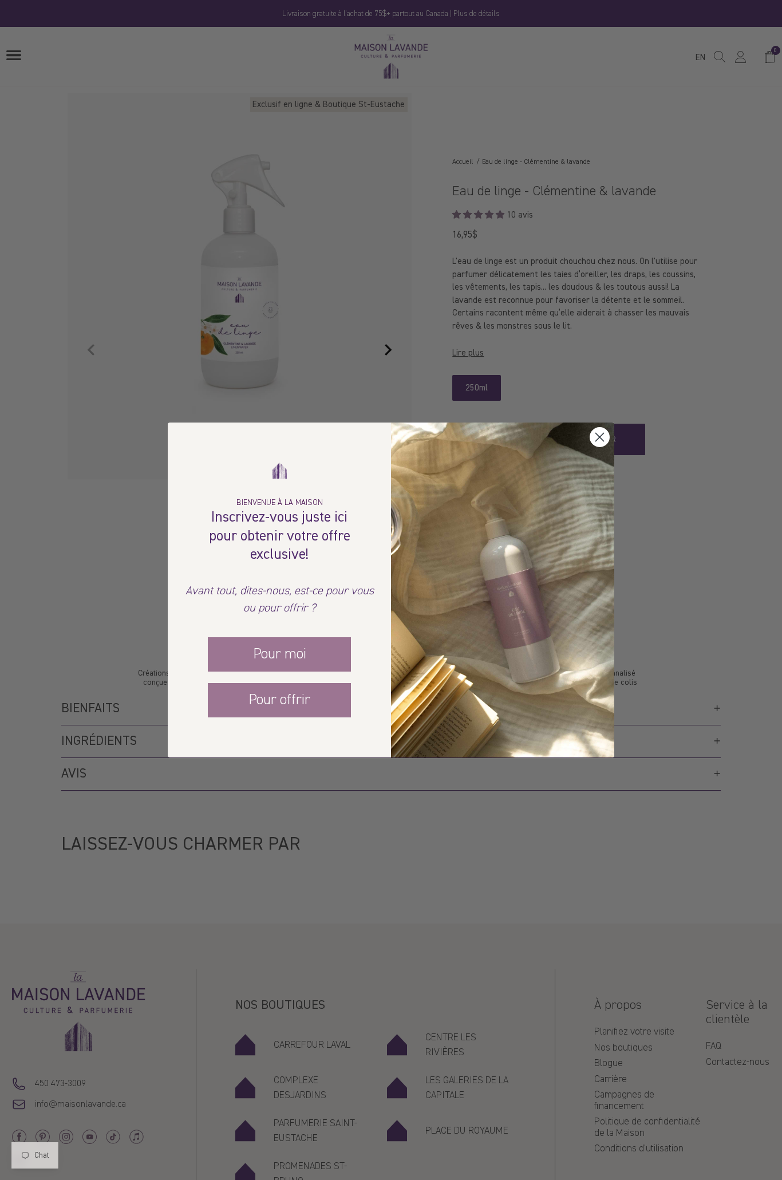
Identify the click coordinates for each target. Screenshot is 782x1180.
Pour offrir (279, 699)
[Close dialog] (600, 437)
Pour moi (279, 654)
